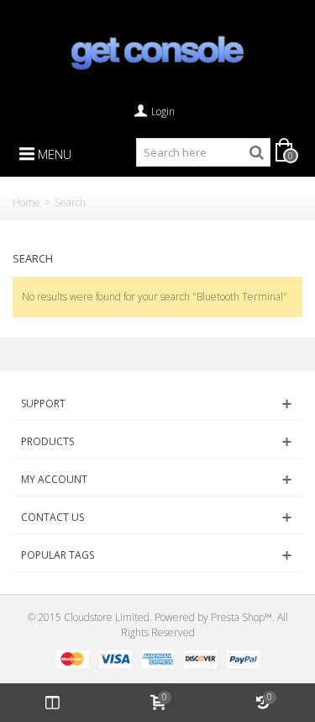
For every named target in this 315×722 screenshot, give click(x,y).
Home (26, 202)
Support (43, 403)
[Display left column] (52, 702)
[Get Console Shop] (158, 52)
